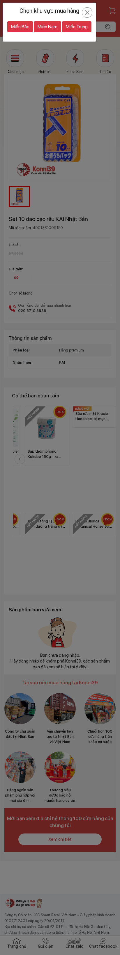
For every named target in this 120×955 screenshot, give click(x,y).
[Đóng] (87, 12)
